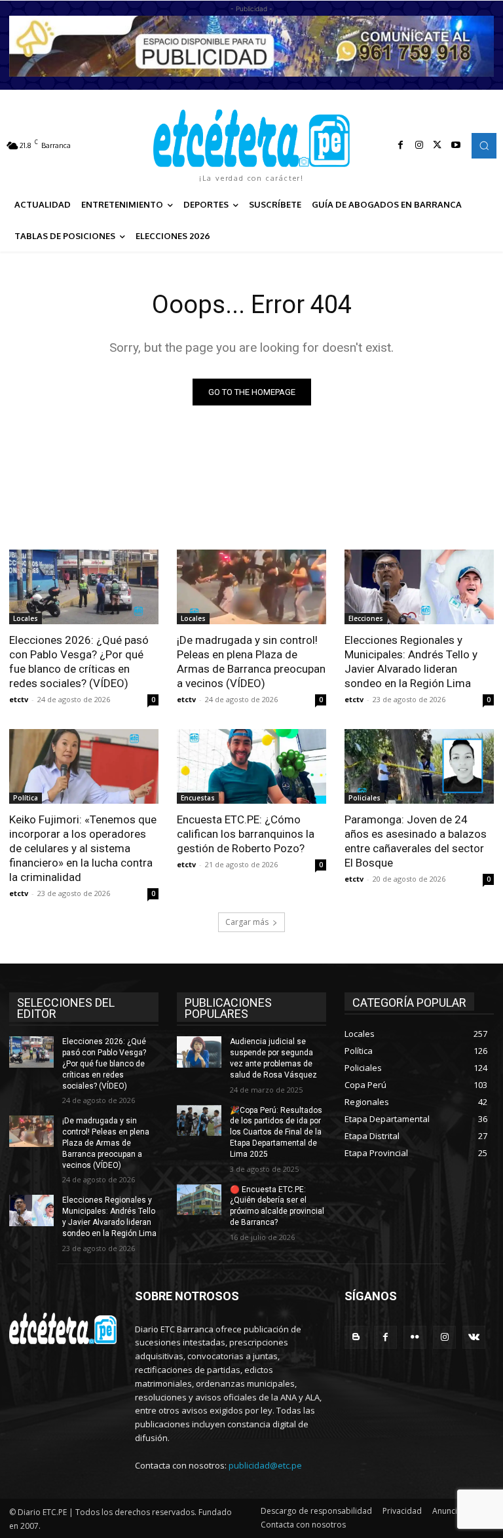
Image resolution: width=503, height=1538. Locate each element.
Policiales (364, 797)
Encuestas (198, 797)
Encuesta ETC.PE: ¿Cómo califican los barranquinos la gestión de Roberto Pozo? (245, 834)
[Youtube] (456, 145)
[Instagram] (419, 145)
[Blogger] (356, 1337)
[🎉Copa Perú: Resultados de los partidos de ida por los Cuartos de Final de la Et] (199, 1120)
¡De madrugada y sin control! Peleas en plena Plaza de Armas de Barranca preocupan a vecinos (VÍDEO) (251, 661)
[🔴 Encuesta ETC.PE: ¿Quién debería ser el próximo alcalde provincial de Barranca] (199, 1200)
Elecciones (365, 618)
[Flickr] (414, 1337)
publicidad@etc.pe (265, 1465)
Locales (25, 618)
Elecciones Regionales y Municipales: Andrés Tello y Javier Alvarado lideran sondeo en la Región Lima (411, 661)
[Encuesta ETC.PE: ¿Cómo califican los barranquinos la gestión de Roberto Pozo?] (251, 766)
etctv (18, 699)
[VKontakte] (473, 1337)
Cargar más (247, 922)
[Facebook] (401, 145)
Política (25, 797)
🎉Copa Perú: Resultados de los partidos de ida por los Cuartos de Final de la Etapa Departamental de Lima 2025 (276, 1132)
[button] (484, 145)
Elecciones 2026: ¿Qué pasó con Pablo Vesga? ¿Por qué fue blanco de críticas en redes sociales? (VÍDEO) (79, 661)
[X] (437, 145)
